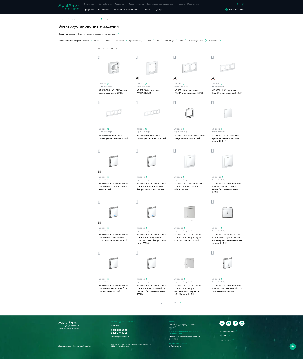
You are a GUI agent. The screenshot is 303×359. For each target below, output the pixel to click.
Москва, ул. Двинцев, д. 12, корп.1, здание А (183, 326)
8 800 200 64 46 (119, 330)
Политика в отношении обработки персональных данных (131, 344)
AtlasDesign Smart (186, 231)
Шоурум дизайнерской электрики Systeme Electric (183, 332)
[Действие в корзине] (243, 4)
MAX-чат (115, 325)
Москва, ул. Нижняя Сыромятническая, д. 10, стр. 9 (185, 337)
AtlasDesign (108, 86)
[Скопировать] (108, 84)
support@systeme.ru (120, 337)
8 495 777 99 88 (119, 332)
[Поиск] (238, 4)
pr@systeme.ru (175, 346)
